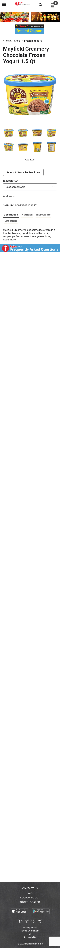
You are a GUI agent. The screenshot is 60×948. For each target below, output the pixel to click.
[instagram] (26, 921)
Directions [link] (11, 220)
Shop (17, 40)
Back (8, 40)
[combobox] (30, 187)
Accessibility (30, 937)
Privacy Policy (30, 927)
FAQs (30, 892)
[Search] (38, 4)
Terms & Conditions (30, 930)
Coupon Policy (30, 897)
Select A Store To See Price (23, 172)
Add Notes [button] (9, 196)
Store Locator (30, 902)
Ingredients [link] (43, 214)
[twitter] (33, 921)
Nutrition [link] (27, 214)
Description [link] (11, 214)
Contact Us (30, 888)
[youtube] (40, 921)
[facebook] (20, 921)
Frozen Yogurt (33, 40)
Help (30, 934)
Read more (9, 239)
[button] (8, 133)
